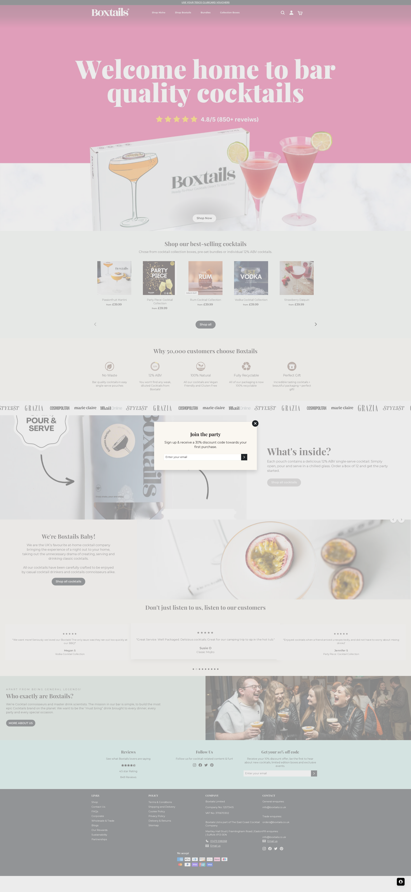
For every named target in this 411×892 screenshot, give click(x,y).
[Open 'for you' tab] (401, 882)
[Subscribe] (244, 457)
